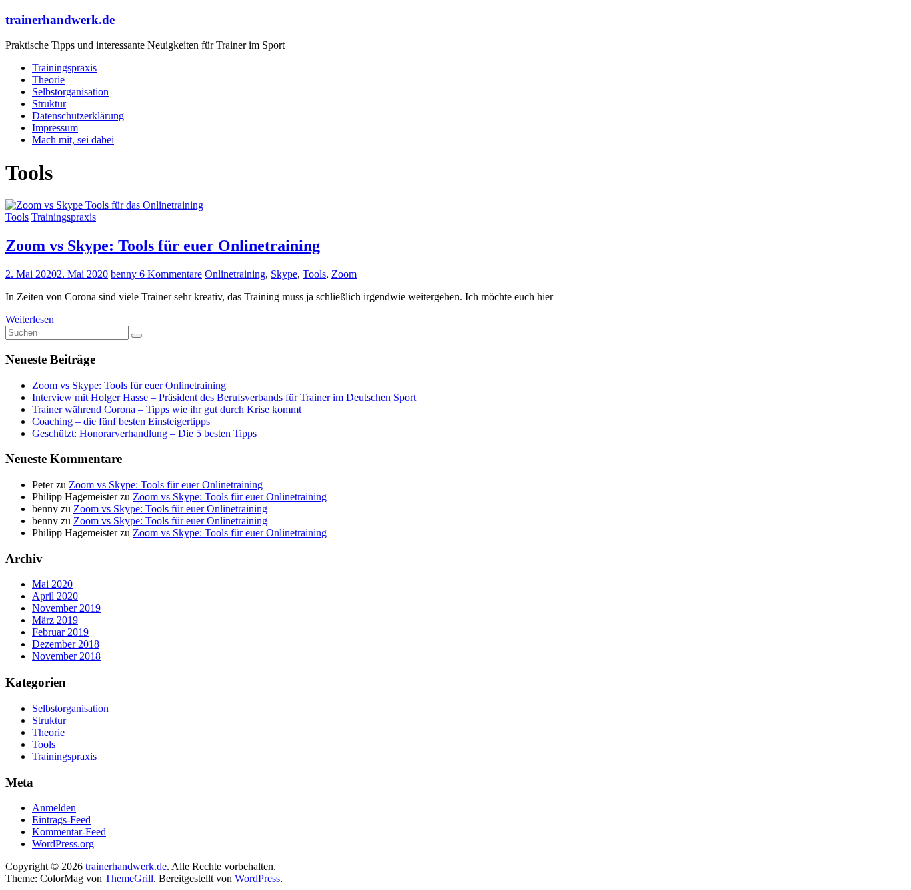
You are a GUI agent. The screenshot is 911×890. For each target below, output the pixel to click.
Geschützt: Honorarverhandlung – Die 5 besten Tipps (144, 433)
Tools (17, 217)
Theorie (48, 79)
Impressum (55, 127)
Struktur (49, 103)
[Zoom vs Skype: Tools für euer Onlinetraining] (104, 205)
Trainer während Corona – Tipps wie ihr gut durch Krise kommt (166, 409)
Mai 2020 (52, 584)
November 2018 (66, 656)
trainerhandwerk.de (60, 20)
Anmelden (54, 807)
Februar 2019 (60, 632)
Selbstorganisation (70, 91)
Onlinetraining (235, 274)
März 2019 (55, 620)
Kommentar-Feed (69, 831)
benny (125, 274)
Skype (284, 274)
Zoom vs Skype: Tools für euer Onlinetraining (162, 245)
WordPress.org (63, 843)
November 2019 (66, 608)
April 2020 (55, 596)
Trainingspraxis (64, 67)
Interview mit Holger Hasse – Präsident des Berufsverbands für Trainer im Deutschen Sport (224, 397)
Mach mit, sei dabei (73, 139)
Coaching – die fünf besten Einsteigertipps (121, 421)
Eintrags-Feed (61, 819)
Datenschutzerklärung (78, 115)
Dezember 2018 (65, 644)
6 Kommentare (170, 274)
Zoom (344, 274)
